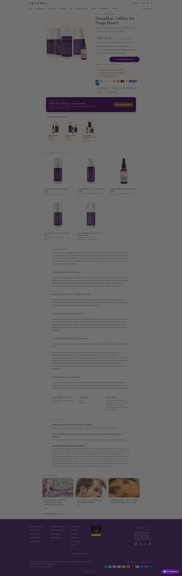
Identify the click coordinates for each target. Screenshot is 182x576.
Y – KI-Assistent (171, 571)
